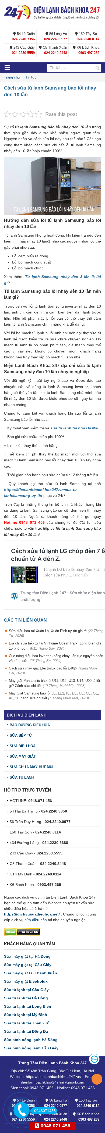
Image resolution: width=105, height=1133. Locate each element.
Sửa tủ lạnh (22, 777)
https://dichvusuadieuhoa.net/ (32, 914)
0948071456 (45, 1111)
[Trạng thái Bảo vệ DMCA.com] (22, 931)
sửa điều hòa (35, 920)
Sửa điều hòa (23, 746)
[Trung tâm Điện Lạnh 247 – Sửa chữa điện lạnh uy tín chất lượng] (52, 12)
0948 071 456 (54, 1125)
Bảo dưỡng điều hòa (30, 725)
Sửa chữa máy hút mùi (31, 767)
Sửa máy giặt (23, 756)
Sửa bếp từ (21, 735)
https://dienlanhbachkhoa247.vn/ (53, 1076)
